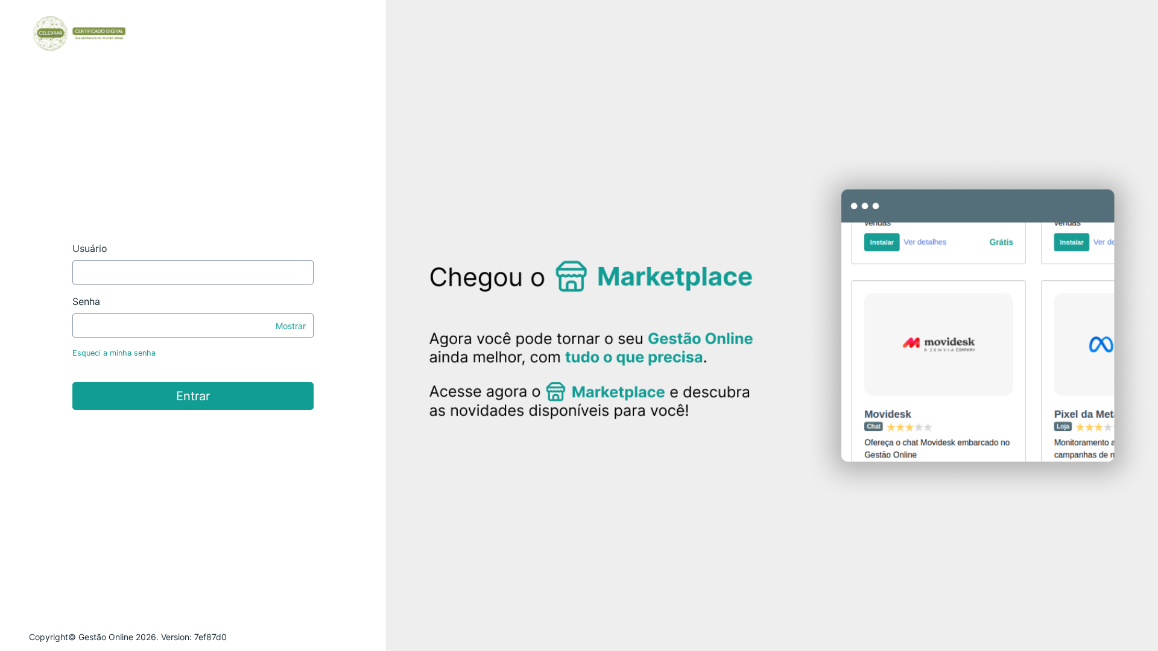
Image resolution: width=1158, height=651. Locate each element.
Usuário (89, 248)
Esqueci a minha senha (114, 352)
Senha (86, 301)
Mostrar (291, 326)
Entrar (193, 396)
